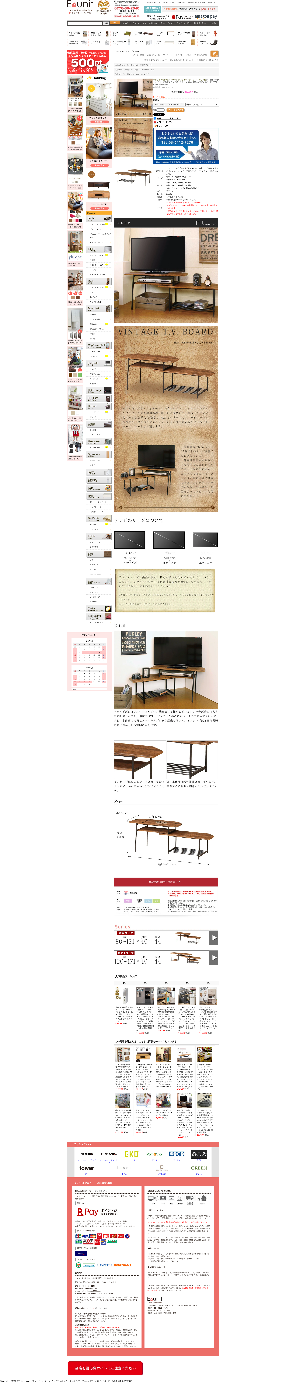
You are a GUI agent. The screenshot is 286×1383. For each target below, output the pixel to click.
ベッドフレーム (95, 507)
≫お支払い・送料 (168, 2)
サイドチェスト (95, 302)
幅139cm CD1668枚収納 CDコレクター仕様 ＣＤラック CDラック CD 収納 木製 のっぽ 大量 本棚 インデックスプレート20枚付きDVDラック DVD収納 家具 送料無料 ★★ (123, 1120)
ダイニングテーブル (97, 224)
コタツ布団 (94, 547)
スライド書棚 (95, 319)
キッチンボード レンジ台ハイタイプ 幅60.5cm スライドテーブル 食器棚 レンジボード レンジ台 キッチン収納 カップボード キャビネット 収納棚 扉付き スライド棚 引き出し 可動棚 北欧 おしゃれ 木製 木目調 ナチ (145, 1019)
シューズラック (95, 460)
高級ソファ (94, 565)
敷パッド (93, 524)
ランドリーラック (200, 23)
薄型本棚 (93, 324)
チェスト (93, 430)
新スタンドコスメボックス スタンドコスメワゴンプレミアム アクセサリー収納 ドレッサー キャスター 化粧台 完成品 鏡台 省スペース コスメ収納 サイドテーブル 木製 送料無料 (144, 1120)
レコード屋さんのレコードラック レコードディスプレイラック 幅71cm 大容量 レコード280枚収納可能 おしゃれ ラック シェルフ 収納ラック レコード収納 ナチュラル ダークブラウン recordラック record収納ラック (164, 1077)
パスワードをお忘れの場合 (197, 55)
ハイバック (94, 587)
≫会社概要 (181, 2)
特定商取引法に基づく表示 (207, 60)
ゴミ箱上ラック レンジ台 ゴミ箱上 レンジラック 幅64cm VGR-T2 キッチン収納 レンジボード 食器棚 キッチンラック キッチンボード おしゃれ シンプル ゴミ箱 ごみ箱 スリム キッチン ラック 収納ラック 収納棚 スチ (187, 1019)
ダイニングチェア (96, 229)
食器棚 (92, 260)
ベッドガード (95, 529)
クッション (94, 592)
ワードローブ (95, 435)
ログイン (179, 55)
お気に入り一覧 (153, 55)
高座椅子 (93, 601)
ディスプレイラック (97, 329)
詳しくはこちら (101, 1191)
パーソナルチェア (96, 574)
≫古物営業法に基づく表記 (196, 2)
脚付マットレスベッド (98, 502)
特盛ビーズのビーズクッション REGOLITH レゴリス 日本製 (164, 1112)
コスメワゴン (95, 412)
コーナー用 (94, 379)
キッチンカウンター (140, 23)
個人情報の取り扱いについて (181, 60)
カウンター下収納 (96, 265)
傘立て (92, 465)
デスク (92, 292)
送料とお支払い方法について (155, 60)
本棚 (151, 23)
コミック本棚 (95, 351)
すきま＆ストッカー (97, 274)
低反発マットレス (96, 512)
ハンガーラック (160, 23)
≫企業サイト (212, 2)
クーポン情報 (138, 55)
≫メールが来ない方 (153, 2)
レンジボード (126, 23)
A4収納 (92, 334)
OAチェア (93, 297)
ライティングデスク (184, 23)
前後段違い (94, 314)
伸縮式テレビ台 (146, 65)
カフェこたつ (95, 542)
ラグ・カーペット (96, 622)
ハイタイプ (94, 383)
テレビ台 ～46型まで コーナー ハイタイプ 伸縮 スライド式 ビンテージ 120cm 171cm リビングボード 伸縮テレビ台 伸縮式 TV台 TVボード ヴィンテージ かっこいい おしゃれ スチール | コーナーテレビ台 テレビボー (185, 1122)
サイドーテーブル (96, 242)
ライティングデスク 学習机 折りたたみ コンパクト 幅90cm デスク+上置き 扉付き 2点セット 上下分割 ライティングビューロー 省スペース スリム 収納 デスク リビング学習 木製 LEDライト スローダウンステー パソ (208, 1019)
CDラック (93, 356)
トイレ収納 (212, 23)
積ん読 (92, 339)
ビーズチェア (95, 597)
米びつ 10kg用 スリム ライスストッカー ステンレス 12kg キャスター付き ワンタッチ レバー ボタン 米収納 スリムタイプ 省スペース (124, 1014)
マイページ (167, 55)
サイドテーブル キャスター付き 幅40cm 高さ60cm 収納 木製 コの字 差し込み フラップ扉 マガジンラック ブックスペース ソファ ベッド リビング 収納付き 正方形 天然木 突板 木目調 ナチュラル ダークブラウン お (166, 1017)
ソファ (92, 560)
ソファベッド (95, 569)
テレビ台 (93, 369)
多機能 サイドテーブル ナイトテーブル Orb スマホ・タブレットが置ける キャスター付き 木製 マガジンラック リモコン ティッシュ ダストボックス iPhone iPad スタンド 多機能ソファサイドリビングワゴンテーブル (205, 1077)
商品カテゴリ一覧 (122, 65)
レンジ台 (93, 270)
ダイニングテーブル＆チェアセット (100, 235)
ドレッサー (171, 23)
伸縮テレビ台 (95, 374)
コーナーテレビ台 (147, 70)
